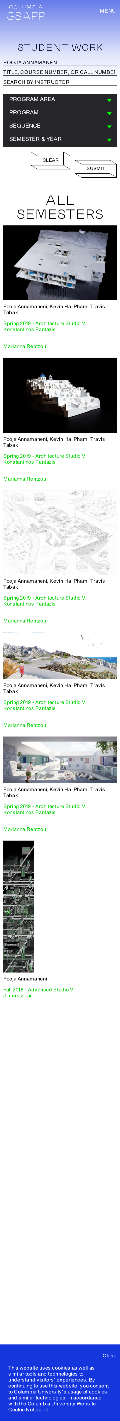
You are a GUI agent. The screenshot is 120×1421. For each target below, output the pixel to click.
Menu (108, 11)
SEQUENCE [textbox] (25, 125)
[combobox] (60, 100)
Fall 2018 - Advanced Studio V (38, 990)
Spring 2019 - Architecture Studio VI (45, 323)
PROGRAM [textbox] (23, 112)
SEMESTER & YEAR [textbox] (35, 139)
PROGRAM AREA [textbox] (32, 99)
